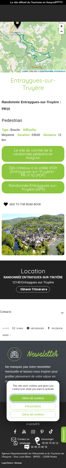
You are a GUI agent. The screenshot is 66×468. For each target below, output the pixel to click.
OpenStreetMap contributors (52, 71)
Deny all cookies (33, 414)
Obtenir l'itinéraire (33, 289)
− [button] (61, 31)
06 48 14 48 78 (39, 446)
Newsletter (63, 435)
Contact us (23, 439)
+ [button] (61, 26)
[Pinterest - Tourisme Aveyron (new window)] (42, 431)
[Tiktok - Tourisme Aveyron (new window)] (51, 431)
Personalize (33, 406)
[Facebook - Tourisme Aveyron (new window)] (15, 431)
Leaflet (25, 71)
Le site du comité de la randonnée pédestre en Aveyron (33, 154)
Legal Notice (7, 463)
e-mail (19, 328)
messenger (37, 328)
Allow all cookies (33, 398)
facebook (57, 328)
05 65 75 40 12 (50, 443)
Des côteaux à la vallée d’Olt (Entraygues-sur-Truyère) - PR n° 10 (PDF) (33, 171)
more (6, 335)
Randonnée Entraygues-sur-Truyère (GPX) (33, 187)
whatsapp (25, 443)
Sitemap (18, 463)
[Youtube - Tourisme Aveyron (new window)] (24, 431)
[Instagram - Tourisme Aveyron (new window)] (33, 431)
